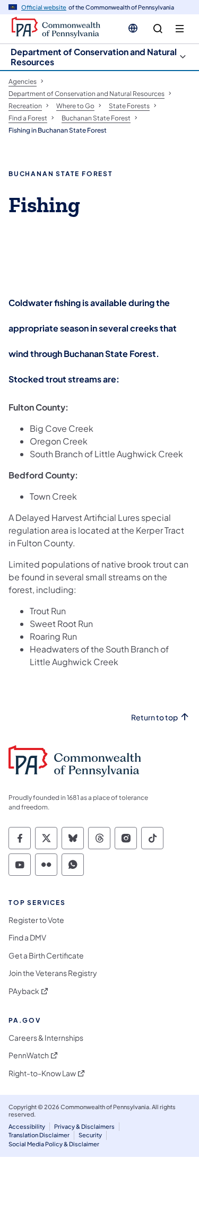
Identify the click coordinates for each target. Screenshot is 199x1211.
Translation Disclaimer (39, 1134)
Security (90, 1134)
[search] (158, 29)
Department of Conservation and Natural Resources (94, 57)
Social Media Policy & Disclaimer (53, 1143)
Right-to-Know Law (42, 1073)
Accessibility (26, 1126)
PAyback (23, 991)
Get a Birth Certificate (46, 955)
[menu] (180, 29)
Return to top (154, 717)
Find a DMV (27, 937)
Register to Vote (36, 920)
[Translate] (133, 28)
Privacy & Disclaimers (84, 1126)
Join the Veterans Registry (52, 973)
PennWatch (28, 1055)
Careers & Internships (45, 1037)
